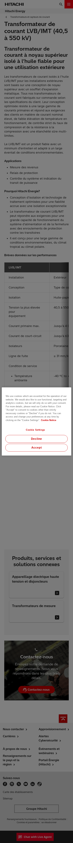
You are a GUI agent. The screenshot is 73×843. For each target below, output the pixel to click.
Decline (36, 438)
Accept (36, 447)
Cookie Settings (35, 430)
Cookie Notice (48, 420)
